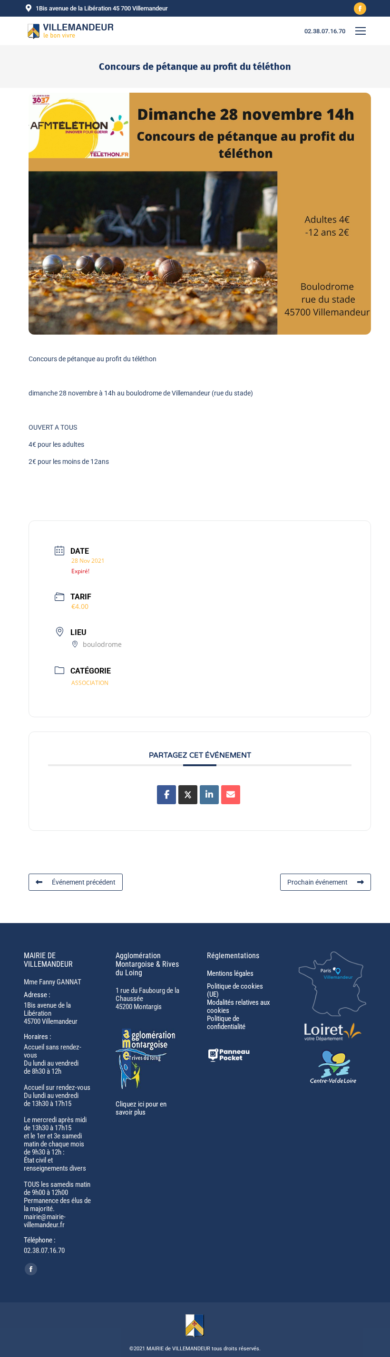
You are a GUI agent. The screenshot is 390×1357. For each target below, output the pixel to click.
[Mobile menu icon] (360, 31)
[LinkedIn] (209, 794)
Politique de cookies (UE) (235, 990)
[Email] (230, 794)
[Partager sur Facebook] (166, 794)
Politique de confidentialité (226, 1022)
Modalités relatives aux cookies (238, 1006)
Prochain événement (317, 882)
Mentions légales (230, 973)
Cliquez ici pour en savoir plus (141, 1108)
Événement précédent (84, 882)
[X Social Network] (187, 794)
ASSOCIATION (89, 683)
